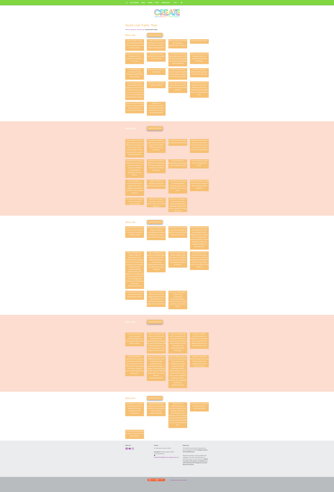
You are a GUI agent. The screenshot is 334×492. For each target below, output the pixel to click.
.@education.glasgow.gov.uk (166, 457)
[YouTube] (181, 2)
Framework (165, 2)
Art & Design (134, 2)
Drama (150, 2)
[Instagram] (132, 448)
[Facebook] (126, 448)
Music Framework (131, 29)
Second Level (140, 29)
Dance (143, 2)
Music (157, 2)
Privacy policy (182, 480)
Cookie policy (174, 480)
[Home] (126, 2)
